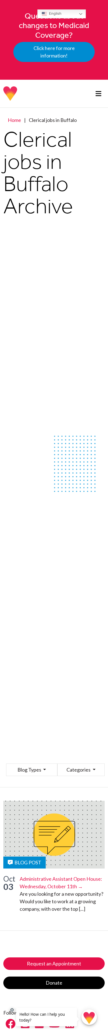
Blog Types (29, 770)
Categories (78, 770)
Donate (54, 983)
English (54, 13)
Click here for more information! (54, 52)
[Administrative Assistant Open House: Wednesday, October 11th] (54, 835)
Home (14, 120)
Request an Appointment (54, 963)
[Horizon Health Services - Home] (10, 93)
